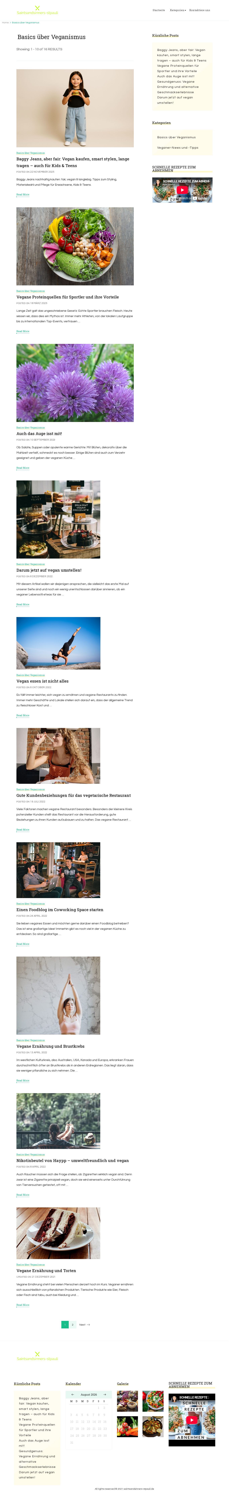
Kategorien (177, 10)
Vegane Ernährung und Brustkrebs (50, 1046)
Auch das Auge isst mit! (39, 433)
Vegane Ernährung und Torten (46, 1270)
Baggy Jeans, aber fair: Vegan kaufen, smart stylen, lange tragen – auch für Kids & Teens (182, 55)
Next (82, 1324)
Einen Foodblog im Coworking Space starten (59, 909)
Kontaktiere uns (199, 10)
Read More (22, 194)
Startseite (159, 10)
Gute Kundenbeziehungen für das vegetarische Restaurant (73, 795)
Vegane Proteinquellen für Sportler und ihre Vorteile (67, 297)
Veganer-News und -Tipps (178, 147)
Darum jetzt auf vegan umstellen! (48, 570)
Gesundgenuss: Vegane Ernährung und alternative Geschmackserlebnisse (178, 87)
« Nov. (72, 1394)
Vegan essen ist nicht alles (42, 681)
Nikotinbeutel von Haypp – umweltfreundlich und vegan (72, 1160)
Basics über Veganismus (30, 153)
